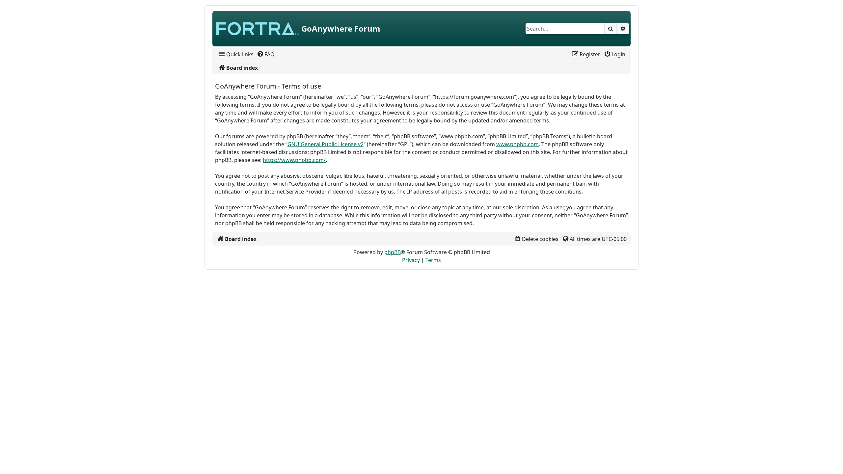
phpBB (392, 252)
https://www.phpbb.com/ (294, 160)
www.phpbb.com (517, 144)
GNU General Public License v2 (325, 144)
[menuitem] (235, 54)
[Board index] (257, 28)
